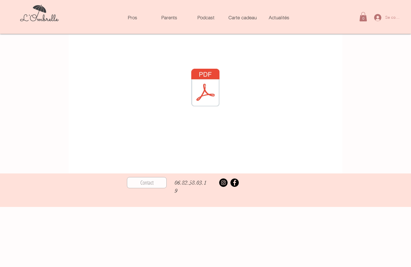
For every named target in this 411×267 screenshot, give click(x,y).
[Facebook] (234, 182)
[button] (363, 16)
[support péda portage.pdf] (205, 88)
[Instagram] (223, 182)
